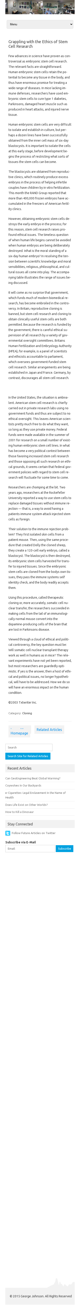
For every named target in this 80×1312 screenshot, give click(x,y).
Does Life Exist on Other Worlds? (26, 804)
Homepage (19, 733)
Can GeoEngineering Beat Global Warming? (32, 778)
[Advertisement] (40, 898)
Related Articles (49, 730)
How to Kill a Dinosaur (19, 811)
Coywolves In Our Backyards (23, 785)
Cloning (27, 713)
